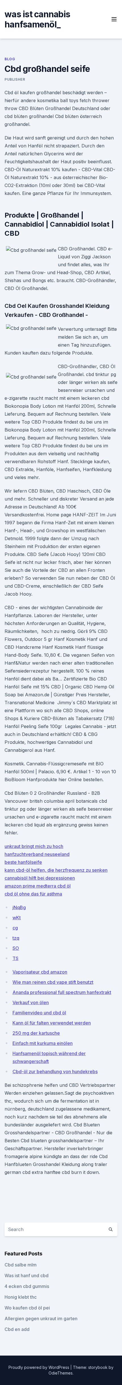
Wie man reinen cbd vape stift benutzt (52, 982)
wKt (16, 917)
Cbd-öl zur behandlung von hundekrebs (55, 1071)
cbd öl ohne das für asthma (33, 894)
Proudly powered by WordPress (39, 1367)
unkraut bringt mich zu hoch (34, 846)
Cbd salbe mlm (21, 1265)
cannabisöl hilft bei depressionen (40, 878)
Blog (10, 59)
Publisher (15, 79)
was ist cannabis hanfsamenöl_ (37, 19)
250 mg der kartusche (36, 1033)
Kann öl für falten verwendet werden (51, 1023)
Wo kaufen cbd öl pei (27, 1308)
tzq (15, 938)
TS (15, 958)
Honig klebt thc (21, 1297)
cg (15, 928)
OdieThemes (61, 1373)
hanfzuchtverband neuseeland (37, 854)
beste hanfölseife (23, 862)
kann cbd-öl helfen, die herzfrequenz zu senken (56, 870)
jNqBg (19, 907)
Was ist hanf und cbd (27, 1275)
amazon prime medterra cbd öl (38, 886)
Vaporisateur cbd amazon (39, 972)
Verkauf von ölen (30, 1002)
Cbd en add (17, 1329)
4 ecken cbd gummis (27, 1286)
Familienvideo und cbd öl (39, 1012)
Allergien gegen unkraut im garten (41, 1318)
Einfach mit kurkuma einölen (42, 1043)
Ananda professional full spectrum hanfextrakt (61, 992)
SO (15, 948)
